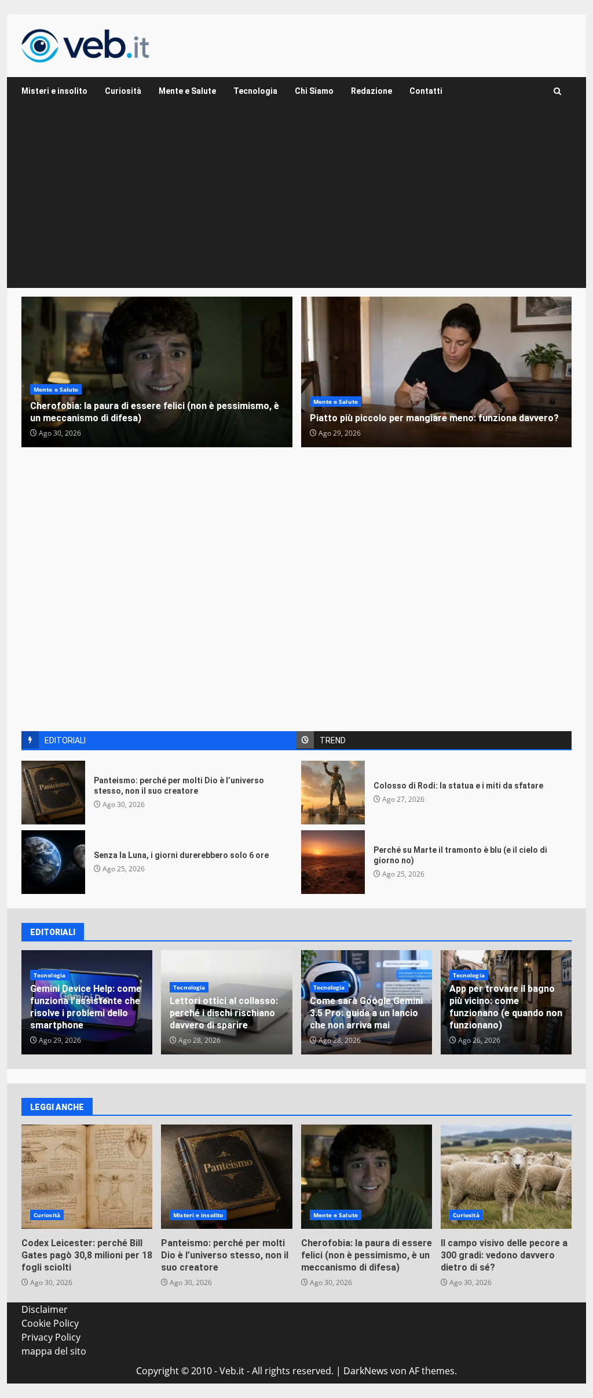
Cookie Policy (50, 1323)
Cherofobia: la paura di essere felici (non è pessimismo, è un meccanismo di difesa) (156, 372)
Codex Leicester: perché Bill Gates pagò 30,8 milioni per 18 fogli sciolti (86, 1177)
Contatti (425, 91)
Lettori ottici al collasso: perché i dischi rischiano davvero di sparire (224, 1013)
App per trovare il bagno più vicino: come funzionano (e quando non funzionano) (505, 1006)
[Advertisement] (296, 201)
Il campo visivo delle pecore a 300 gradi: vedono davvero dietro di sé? (506, 1177)
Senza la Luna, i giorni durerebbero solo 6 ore (53, 862)
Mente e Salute (187, 91)
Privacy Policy (50, 1337)
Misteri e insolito (54, 91)
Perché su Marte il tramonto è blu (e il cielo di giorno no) (333, 862)
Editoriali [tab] (65, 740)
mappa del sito (53, 1351)
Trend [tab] (333, 740)
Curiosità (123, 91)
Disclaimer (44, 1309)
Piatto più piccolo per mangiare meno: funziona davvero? (436, 372)
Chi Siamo (314, 91)
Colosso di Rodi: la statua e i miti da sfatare (333, 792)
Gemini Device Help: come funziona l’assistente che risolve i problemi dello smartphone (85, 1006)
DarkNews (365, 1370)
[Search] (557, 91)
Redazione (371, 91)
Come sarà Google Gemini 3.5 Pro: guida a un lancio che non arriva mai (366, 1013)
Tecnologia (255, 91)
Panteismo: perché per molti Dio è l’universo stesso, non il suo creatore (53, 792)
